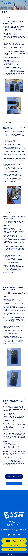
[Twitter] (9, 535)
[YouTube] (19, 535)
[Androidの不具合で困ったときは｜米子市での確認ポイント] (14, 91)
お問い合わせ (14, 549)
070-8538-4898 (14, 545)
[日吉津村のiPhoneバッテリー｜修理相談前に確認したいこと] (14, 202)
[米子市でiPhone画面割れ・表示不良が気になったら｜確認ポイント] (14, 364)
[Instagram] (14, 535)
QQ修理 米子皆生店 (15, 554)
